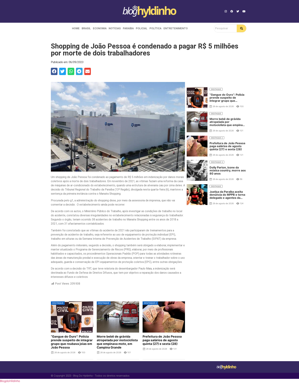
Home (76, 28)
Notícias (115, 28)
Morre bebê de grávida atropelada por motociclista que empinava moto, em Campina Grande (117, 342)
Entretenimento (176, 28)
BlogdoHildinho (10, 381)
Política (155, 28)
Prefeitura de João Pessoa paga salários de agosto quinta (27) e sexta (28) (162, 340)
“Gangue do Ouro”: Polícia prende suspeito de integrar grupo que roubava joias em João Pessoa (72, 342)
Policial (141, 28)
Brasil (86, 28)
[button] (54, 71)
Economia (100, 28)
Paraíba (128, 28)
